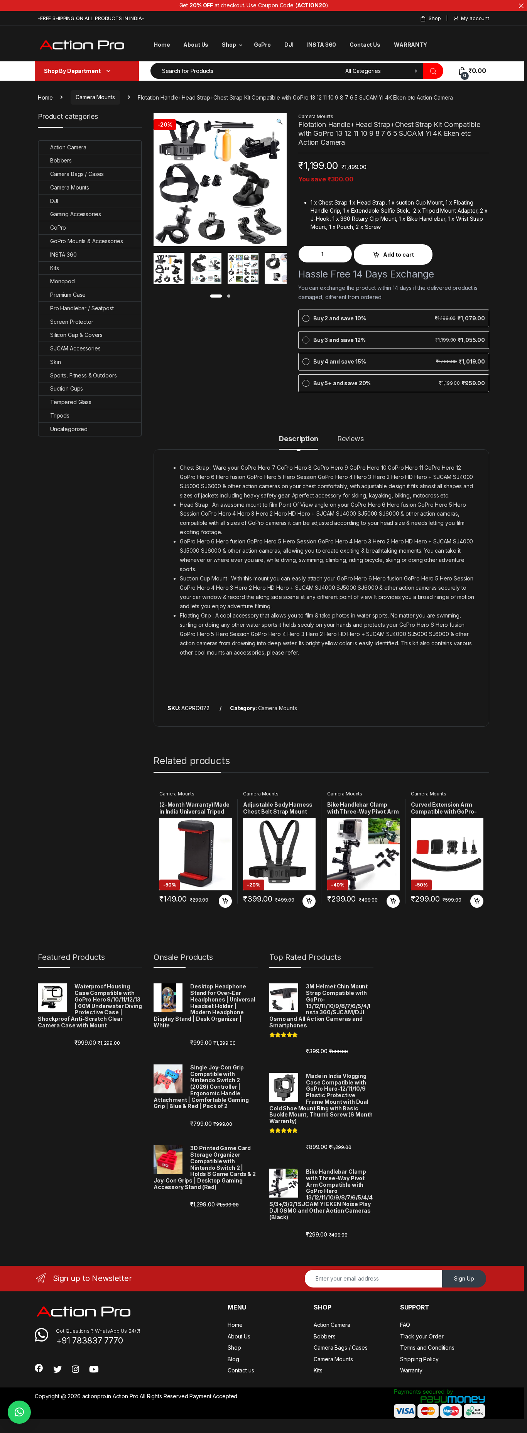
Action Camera (68, 147)
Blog (233, 1359)
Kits (54, 268)
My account (475, 18)
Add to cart (398, 254)
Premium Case (68, 294)
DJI (289, 44)
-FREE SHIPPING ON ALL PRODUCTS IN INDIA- (91, 18)
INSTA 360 (321, 44)
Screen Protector (71, 321)
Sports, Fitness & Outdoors (83, 375)
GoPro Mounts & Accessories (86, 241)
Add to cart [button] (225, 901)
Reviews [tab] (350, 439)
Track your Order (422, 1336)
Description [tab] (298, 439)
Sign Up (464, 1278)
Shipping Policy (419, 1359)
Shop (435, 18)
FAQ (405, 1324)
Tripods (59, 415)
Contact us (241, 1370)
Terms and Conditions (427, 1347)
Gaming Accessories (75, 214)
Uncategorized (69, 429)
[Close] (521, 6)
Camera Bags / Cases (77, 174)
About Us (195, 44)
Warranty (411, 1370)
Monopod (62, 281)
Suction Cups (66, 388)
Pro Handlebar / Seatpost (82, 308)
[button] (279, 121)
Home (162, 44)
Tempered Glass (70, 402)
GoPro (262, 44)
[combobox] (245, 71)
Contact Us (365, 44)
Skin (55, 362)
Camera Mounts (95, 97)
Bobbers (61, 160)
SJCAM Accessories (75, 348)
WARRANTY (410, 44)
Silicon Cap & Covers (76, 335)
